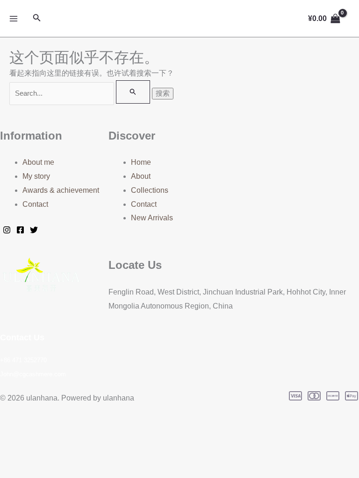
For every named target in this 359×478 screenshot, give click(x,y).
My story (36, 176)
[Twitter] (34, 230)
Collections (149, 190)
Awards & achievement (60, 190)
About (141, 176)
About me (38, 162)
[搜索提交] (133, 92)
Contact (35, 204)
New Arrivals (152, 218)
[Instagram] (7, 230)
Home (141, 162)
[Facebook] (20, 230)
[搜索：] (80, 93)
